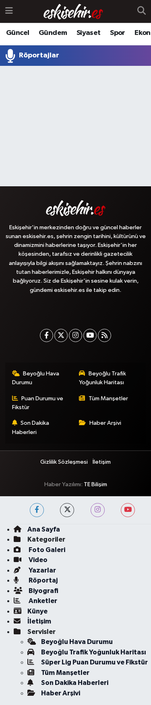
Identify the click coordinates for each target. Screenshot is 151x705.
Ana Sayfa (43, 529)
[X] (61, 335)
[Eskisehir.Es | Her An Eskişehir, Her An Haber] (73, 12)
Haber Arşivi (105, 423)
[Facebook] (46, 335)
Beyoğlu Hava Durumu (36, 378)
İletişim (102, 462)
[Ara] (141, 11)
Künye (37, 611)
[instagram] (98, 510)
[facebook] (37, 510)
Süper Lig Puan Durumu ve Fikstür (94, 662)
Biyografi (42, 590)
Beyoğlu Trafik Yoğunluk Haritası (102, 378)
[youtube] (128, 510)
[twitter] (67, 510)
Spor (117, 33)
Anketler (42, 600)
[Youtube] (90, 335)
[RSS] (104, 335)
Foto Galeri (46, 549)
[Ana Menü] (9, 11)
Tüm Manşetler (108, 398)
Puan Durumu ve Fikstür (38, 402)
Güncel (17, 33)
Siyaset (89, 33)
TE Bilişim (95, 484)
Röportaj (42, 580)
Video (37, 559)
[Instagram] (75, 335)
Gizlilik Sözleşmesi (64, 462)
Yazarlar (41, 570)
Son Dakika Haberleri (31, 427)
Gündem (53, 33)
